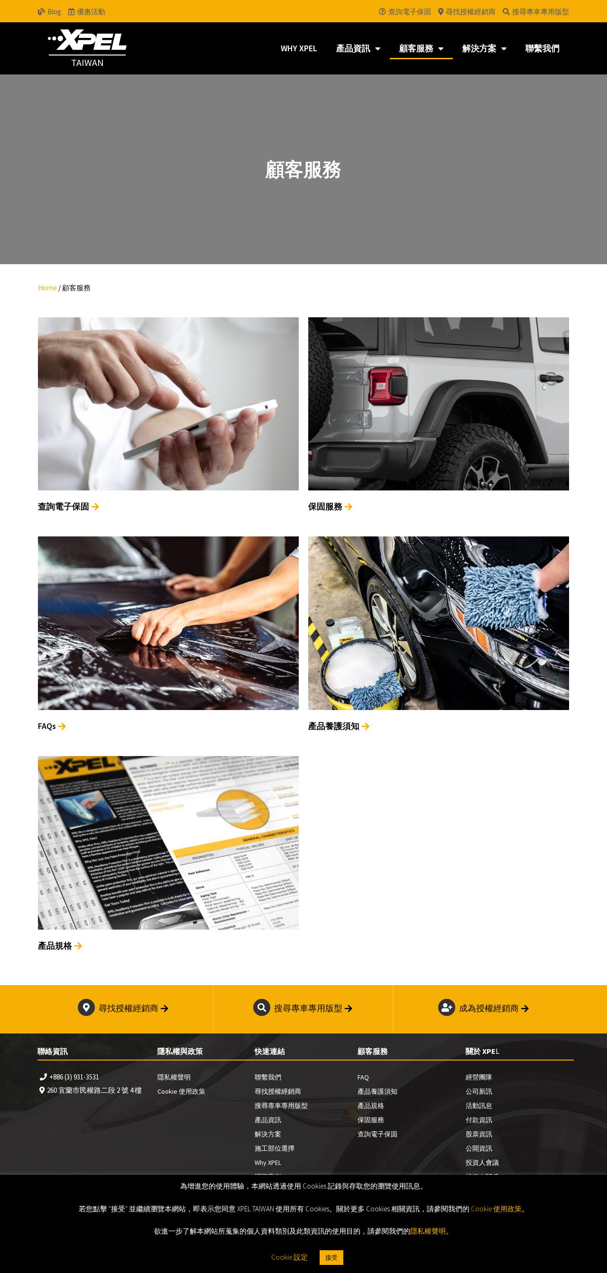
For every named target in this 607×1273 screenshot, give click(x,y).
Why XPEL (299, 48)
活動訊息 (479, 1105)
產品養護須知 (377, 1091)
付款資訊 (479, 1120)
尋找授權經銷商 (278, 1091)
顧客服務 (416, 48)
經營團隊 (479, 1077)
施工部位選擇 (274, 1148)
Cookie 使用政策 (181, 1091)
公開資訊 (479, 1148)
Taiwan (87, 62)
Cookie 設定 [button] (289, 1257)
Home (47, 287)
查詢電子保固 (377, 1134)
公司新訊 (479, 1091)
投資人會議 (482, 1162)
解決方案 (479, 48)
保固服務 (371, 1120)
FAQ (363, 1077)
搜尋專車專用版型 (281, 1105)
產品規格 (371, 1105)
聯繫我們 (542, 48)
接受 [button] (331, 1258)
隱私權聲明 (174, 1077)
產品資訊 (353, 48)
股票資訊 (479, 1134)
